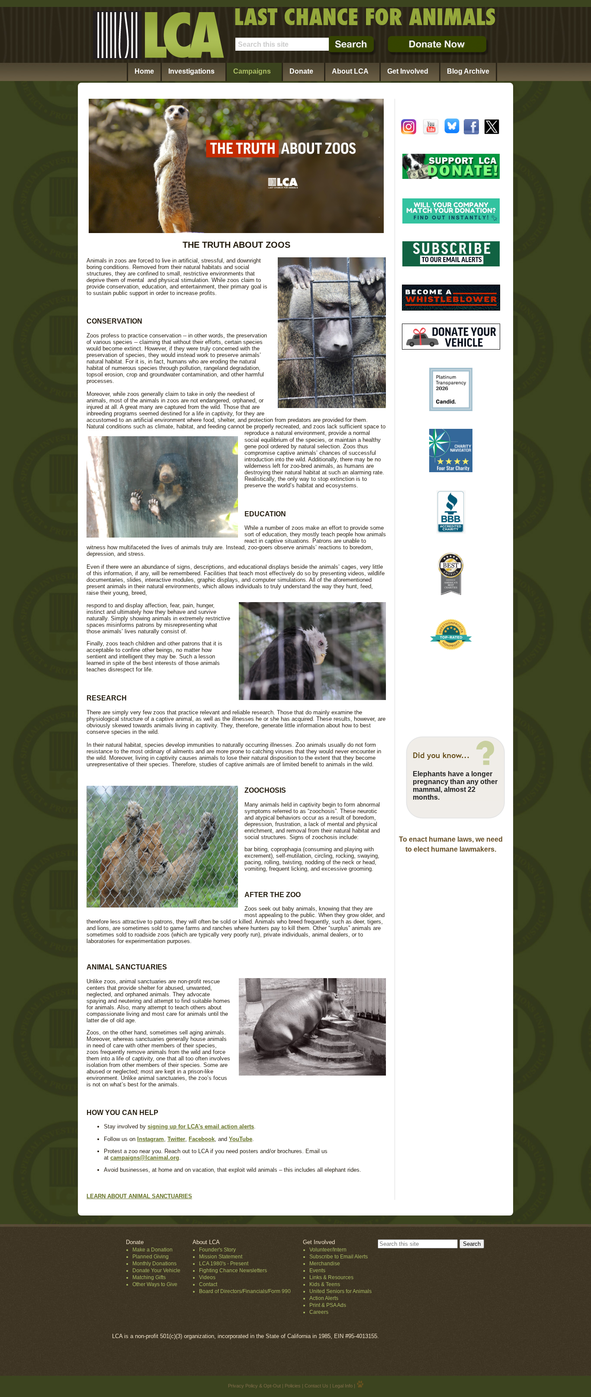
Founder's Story (217, 1250)
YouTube (240, 1139)
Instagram (150, 1139)
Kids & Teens (324, 1284)
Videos (207, 1277)
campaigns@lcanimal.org (144, 1157)
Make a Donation (152, 1250)
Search (472, 1244)
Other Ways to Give (154, 1284)
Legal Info (342, 1385)
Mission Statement (220, 1257)
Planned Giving (150, 1257)
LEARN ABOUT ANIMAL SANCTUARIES (139, 1196)
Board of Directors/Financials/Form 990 (245, 1291)
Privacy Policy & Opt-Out (254, 1385)
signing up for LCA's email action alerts (201, 1126)
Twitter (176, 1139)
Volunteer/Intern (328, 1250)
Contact (208, 1284)
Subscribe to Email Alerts (338, 1257)
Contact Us (316, 1385)
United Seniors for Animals (340, 1291)
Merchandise (324, 1264)
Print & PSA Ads (327, 1305)
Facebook (202, 1139)
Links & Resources (331, 1277)
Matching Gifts (149, 1277)
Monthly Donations (154, 1264)
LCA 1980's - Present (223, 1264)
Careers (318, 1312)
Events (317, 1270)
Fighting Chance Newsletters (233, 1270)
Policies (293, 1385)
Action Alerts (323, 1298)
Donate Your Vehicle (156, 1270)
